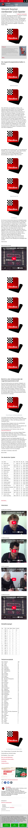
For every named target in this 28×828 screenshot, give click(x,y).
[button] (8, 1)
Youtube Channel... (5, 763)
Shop (2, 1)
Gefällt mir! (19, 14)
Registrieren (12, 807)
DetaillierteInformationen (6, 825)
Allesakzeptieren (23, 825)
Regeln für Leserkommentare (6, 802)
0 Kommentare (24, 14)
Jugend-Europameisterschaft (12, 779)
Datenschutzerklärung (16, 822)
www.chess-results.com (6, 430)
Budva (6, 779)
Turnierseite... (4, 761)
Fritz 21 (4, 47)
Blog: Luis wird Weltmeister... (7, 757)
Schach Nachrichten (10, 4)
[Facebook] (5, 782)
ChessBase (8, 787)
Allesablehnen (14, 825)
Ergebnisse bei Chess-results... (7, 759)
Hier (16, 820)
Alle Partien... (4, 500)
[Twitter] (8, 782)
